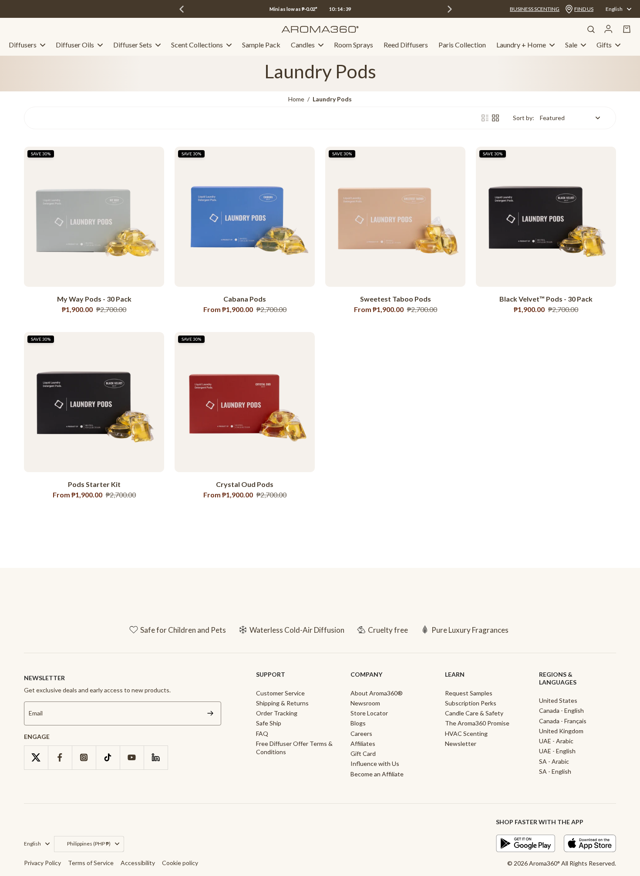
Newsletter (460, 743)
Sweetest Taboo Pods (395, 299)
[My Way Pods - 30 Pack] (94, 217)
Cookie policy (180, 862)
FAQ (262, 733)
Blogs (358, 723)
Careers (361, 733)
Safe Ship (268, 723)
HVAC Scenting (466, 733)
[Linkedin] (156, 757)
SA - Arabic (554, 761)
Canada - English (561, 710)
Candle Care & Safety (474, 713)
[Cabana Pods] (245, 217)
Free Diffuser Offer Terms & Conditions (294, 747)
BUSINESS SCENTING (534, 9)
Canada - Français (562, 721)
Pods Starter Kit (94, 484)
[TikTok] (108, 757)
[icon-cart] (627, 29)
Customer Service (280, 693)
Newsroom (365, 703)
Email (36, 713)
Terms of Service (91, 862)
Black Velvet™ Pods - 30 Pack (546, 299)
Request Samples (468, 693)
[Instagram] (84, 757)
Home (296, 99)
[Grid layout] (495, 117)
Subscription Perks (470, 703)
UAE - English (557, 751)
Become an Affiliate (377, 774)
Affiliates (362, 743)
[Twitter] (36, 757)
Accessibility (138, 862)
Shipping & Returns (282, 703)
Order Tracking (276, 713)
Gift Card (363, 753)
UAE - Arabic (556, 741)
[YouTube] (132, 757)
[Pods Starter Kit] (94, 402)
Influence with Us (374, 763)
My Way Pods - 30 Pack (94, 299)
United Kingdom (561, 731)
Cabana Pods (244, 299)
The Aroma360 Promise (477, 723)
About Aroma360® (376, 693)
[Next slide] (450, 9)
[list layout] (485, 117)
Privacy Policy (42, 862)
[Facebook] (60, 757)
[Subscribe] (210, 713)
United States (558, 700)
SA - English (555, 771)
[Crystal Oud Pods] (245, 402)
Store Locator (369, 713)
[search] (590, 29)
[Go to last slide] (181, 9)
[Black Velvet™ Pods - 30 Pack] (546, 217)
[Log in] (608, 29)
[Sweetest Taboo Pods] (395, 217)
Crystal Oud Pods (244, 484)
